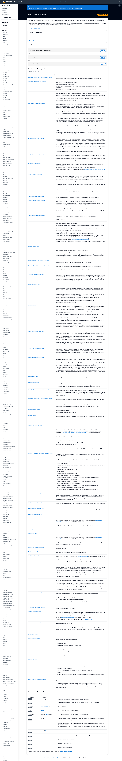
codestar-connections (7, 216)
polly (4, 629)
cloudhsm (5, 180)
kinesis (4, 438)
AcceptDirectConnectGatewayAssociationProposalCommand (40, 77)
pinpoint (4, 620)
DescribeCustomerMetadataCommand (35, 447)
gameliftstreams (6, 358)
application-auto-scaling (8, 84)
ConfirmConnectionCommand (34, 189)
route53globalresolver (7, 685)
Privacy (45, 757)
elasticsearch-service (7, 322)
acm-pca (4, 51)
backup (4, 114)
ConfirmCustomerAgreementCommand (36, 196)
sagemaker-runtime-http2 (8, 718)
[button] (119, 1)
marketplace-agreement (8, 496)
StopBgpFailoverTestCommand (34, 622)
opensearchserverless (7, 584)
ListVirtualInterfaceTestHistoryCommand (36, 607)
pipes (4, 628)
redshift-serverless (7, 656)
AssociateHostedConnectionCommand (36, 154)
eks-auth (5, 313)
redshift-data (5, 654)
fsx (3, 355)
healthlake (5, 383)
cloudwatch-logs (6, 195)
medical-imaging (6, 531)
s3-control (5, 694)
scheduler (5, 724)
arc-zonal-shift (6, 101)
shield (4, 752)
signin (4, 758)
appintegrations (6, 82)
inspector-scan (6, 391)
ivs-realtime (5, 423)
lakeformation (6, 455)
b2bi (4, 112)
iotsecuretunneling (7, 414)
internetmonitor (6, 396)
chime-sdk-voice (6, 165)
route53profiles (6, 686)
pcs (3, 610)
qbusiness (5, 639)
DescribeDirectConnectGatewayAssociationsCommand (39, 458)
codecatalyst (5, 201)
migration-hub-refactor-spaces (9, 539)
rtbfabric (4, 690)
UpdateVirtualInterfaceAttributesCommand (37, 679)
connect (4, 235)
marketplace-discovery (7, 505)
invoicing (4, 398)
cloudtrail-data (6, 189)
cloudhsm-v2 (5, 182)
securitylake (5, 735)
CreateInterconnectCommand (34, 284)
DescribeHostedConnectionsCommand (36, 508)
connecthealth (6, 244)
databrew (5, 263)
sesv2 (4, 749)
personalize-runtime (7, 616)
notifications (5, 569)
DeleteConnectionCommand (33, 382)
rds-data (4, 650)
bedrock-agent (6, 131)
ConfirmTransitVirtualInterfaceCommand (36, 215)
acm (4, 49)
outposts (5, 590)
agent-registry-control (7, 55)
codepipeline (5, 214)
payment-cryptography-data (8, 605)
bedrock (4, 129)
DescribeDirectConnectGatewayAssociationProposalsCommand (40, 453)
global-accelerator (6, 368)
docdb (4, 290)
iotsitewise (5, 415)
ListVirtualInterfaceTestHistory (67, 617)
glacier (4, 366)
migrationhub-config (7, 541)
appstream (5, 95)
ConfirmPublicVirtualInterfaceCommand (36, 208)
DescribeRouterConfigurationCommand (36, 547)
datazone (5, 269)
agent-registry (6, 53)
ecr (3, 303)
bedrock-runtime (6, 144)
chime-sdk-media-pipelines (8, 159)
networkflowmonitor (7, 564)
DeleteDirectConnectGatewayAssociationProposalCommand (40, 398)
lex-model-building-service (8, 463)
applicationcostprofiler (7, 91)
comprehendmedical (7, 227)
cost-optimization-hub (7, 256)
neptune (4, 556)
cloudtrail (5, 188)
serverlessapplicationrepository (9, 737)
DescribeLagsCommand (32, 529)
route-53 (5, 675)
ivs (3, 421)
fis (3, 343)
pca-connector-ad (6, 607)
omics (4, 581)
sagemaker (5, 704)
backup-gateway (6, 116)
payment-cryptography (7, 603)
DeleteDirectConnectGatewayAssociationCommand (38, 389)
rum (4, 692)
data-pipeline (5, 260)
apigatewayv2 (6, 70)
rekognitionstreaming (7, 660)
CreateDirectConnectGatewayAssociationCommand (38, 260)
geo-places (5, 362)
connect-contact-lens (7, 237)
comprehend (5, 226)
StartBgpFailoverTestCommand (34, 611)
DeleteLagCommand (32, 415)
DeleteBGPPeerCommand (33, 376)
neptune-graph (6, 558)
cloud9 (4, 170)
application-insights (7, 87)
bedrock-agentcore (7, 135)
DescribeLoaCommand (32, 533)
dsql (4, 296)
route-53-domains (6, 677)
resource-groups (6, 669)
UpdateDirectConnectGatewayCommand (36, 655)
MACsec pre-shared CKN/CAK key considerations (94, 169)
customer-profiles (6, 258)
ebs (4, 300)
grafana (4, 372)
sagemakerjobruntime (7, 720)
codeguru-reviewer (7, 208)
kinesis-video (5, 444)
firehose (4, 341)
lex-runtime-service (7, 467)
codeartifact (5, 197)
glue (4, 370)
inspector (5, 389)
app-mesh (5, 72)
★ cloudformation (6, 32)
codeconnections (6, 205)
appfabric (5, 78)
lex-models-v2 (6, 465)
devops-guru (5, 281)
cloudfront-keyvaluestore (8, 178)
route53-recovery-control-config (9, 681)
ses (3, 747)
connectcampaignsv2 (7, 241)
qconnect (5, 641)
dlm (4, 288)
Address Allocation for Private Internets (80, 239)
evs (3, 336)
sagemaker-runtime (7, 716)
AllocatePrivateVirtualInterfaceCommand (36, 103)
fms (4, 345)
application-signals (7, 89)
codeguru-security (6, 210)
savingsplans (5, 722)
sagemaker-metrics (7, 714)
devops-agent (6, 279)
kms (4, 453)
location (4, 481)
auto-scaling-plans (7, 110)
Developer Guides (5, 14)
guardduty (5, 379)
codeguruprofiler (6, 212)
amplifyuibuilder (6, 65)
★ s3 (4, 42)
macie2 (4, 489)
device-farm (5, 277)
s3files (4, 696)
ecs (3, 307)
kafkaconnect (5, 429)
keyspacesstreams (7, 436)
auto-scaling (5, 108)
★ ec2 (4, 36)
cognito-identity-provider (8, 222)
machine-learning (6, 487)
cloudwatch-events (7, 193)
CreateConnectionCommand (33, 246)
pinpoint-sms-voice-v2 (7, 626)
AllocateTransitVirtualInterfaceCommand (36, 124)
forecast (4, 347)
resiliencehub (5, 664)
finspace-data (6, 339)
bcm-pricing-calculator (7, 125)
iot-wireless (5, 408)
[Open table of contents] (119, 5)
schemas (5, 726)
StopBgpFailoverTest (88, 619)
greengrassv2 (6, 376)
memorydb (5, 533)
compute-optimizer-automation (9, 231)
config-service (6, 233)
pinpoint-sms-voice (7, 624)
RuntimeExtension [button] (45, 706)
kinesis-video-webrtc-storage (9, 452)
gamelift (5, 357)
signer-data (5, 756)
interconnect (5, 395)
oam (4, 575)
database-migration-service (8, 262)
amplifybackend (6, 63)
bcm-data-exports (6, 123)
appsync (4, 97)
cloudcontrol (5, 172)
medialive (5, 518)
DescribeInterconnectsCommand (34, 525)
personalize (5, 612)
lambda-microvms (6, 459)
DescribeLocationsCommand (33, 542)
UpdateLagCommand (32, 659)
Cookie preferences (57, 757)
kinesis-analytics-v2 (7, 442)
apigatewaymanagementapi (8, 68)
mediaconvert (6, 516)
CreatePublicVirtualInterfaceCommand (36, 348)
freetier (4, 353)
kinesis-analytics (6, 440)
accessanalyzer (6, 44)
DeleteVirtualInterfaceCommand (34, 421)
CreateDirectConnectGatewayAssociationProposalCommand (40, 265)
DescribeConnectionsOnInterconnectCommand (37, 440)
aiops (4, 57)
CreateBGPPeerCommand (33, 222)
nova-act (5, 573)
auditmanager (6, 106)
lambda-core (5, 457)
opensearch (5, 583)
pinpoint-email (6, 622)
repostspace (5, 662)
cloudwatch (5, 191)
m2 (3, 485)
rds (3, 648)
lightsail (4, 479)
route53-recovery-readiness (8, 683)
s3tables (5, 700)
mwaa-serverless (6, 554)
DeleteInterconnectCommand (34, 409)
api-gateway (5, 66)
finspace (4, 338)
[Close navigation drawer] (16, 5)
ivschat (4, 425)
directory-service (6, 284)
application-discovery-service (9, 85)
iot (3, 400)
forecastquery (6, 349)
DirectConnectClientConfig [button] (66, 751)
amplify (4, 61)
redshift (4, 652)
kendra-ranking (6, 433)
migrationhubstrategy (7, 545)
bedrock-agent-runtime (8, 133)
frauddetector (6, 351)
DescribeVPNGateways (82, 556)
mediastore (5, 526)
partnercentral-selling (7, 601)
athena (4, 104)
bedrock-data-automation (8, 139)
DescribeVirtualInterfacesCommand (35, 565)
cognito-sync (5, 224)
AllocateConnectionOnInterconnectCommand (37, 81)
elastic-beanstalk (6, 315)
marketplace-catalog (7, 498)
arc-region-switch (6, 99)
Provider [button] (42, 699)
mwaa (4, 552)
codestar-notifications (7, 218)
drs (3, 294)
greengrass (5, 374)
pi (3, 618)
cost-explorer (6, 254)
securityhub (5, 733)
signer (4, 754)
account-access (6, 47)
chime (4, 155)
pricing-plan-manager (7, 633)
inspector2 (5, 393)
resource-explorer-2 (7, 667)
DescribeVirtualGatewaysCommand (35, 555)
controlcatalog (6, 248)
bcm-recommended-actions (8, 127)
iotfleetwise (5, 412)
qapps (4, 637)
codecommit (5, 203)
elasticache (5, 320)
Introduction (4, 8)
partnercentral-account (7, 592)
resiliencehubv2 (6, 666)
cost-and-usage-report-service (9, 252)
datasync (5, 267)
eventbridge (5, 334)
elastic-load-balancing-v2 (8, 319)
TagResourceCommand (32, 626)
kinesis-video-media (7, 448)
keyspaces (5, 434)
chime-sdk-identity (7, 157)
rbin (4, 647)
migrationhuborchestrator (8, 543)
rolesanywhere (6, 673)
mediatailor (5, 529)
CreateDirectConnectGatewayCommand (36, 274)
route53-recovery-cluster (8, 679)
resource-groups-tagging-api (9, 671)
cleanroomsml (6, 169)
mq (3, 548)
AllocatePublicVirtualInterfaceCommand (36, 110)
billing (4, 146)
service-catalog (6, 739)
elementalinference (7, 324)
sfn (3, 751)
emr (4, 326)
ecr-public (5, 305)
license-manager (6, 471)
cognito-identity (6, 220)
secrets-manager (6, 728)
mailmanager (5, 490)
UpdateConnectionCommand (34, 638)
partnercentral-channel (7, 596)
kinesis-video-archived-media (9, 446)
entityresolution (6, 332)
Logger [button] (42, 710)
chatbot (4, 153)
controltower (5, 250)
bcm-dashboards (6, 122)
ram (4, 645)
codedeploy (5, 207)
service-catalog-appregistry (8, 741)
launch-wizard (6, 461)
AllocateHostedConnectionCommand (35, 92)
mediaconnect (6, 514)
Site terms (50, 757)
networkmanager (6, 565)
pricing (4, 631)
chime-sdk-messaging (7, 163)
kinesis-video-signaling (7, 450)
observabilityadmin (7, 577)
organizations (6, 586)
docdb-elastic (5, 292)
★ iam (4, 38)
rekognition (5, 658)
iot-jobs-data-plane (7, 404)
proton (4, 635)
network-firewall (6, 562)
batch (4, 120)
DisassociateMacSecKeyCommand (35, 592)
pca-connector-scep (7, 609)
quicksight (5, 643)
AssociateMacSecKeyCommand (34, 163)
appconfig (5, 74)
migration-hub (6, 537)
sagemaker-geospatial (7, 713)
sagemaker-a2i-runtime (8, 705)
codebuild (5, 199)
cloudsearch (5, 184)
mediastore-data (6, 527)
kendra (4, 431)
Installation (4, 10)
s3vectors (5, 702)
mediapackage (6, 520)
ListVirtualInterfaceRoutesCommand (35, 596)
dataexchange (6, 265)
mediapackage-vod (7, 522)
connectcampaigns (6, 239)
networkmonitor (6, 567)
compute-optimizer (7, 229)
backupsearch (5, 118)
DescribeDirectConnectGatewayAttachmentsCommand (39, 493)
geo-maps (5, 360)
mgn (4, 535)
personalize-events (7, 614)
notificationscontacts (7, 571)
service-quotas (6, 743)
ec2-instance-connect (7, 301)
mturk (4, 550)
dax (3, 271)
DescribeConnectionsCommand (34, 435)
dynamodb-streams (7, 298)
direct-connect (6, 282)
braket (4, 150)
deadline (4, 273)
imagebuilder (5, 387)
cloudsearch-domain (7, 186)
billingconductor (6, 148)
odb (4, 579)
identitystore (5, 385)
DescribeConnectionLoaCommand (35, 425)
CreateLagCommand (32, 305)
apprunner (5, 93)
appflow (4, 80)
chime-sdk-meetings (7, 161)
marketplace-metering (7, 510)
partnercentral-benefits (8, 594)
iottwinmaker (5, 419)
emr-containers (6, 328)
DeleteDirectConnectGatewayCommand (36, 404)
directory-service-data (7, 286)
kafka (4, 427)
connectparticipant (6, 246)
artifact (4, 103)
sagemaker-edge (6, 707)
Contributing (4, 12)
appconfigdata (6, 76)
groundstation (6, 377)
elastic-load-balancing (7, 317)
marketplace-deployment (8, 503)
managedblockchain (7, 492)
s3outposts (5, 698)
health (4, 381)
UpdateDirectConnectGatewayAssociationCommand (38, 649)
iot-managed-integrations (8, 406)
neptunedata (5, 560)
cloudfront (5, 176)
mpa (4, 546)
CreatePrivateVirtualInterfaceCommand (36, 331)
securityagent (6, 732)
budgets (4, 151)
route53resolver (6, 688)
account (4, 46)
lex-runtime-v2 (6, 469)
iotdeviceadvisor (6, 410)
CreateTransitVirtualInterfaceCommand (36, 357)
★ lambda (5, 40)
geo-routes (5, 364)
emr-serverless (6, 330)
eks (3, 311)
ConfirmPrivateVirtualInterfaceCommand (36, 200)
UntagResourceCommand (33, 634)
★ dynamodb (5, 34)
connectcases (5, 243)
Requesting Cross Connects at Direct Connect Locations (74, 432)
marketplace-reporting (7, 512)
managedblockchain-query (8, 494)
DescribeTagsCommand (33, 551)
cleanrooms (5, 167)
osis (4, 588)
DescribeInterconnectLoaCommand (35, 514)
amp (4, 59)
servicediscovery (6, 745)
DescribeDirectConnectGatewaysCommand (36, 502)
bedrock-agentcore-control (8, 137)
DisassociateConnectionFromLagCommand (36, 579)
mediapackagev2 (6, 524)
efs (3, 309)
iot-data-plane (6, 402)
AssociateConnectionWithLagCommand (36, 138)
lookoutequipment (7, 483)
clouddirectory (6, 174)
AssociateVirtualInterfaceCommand (35, 174)
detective (5, 275)
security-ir (5, 730)
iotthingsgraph (6, 417)
